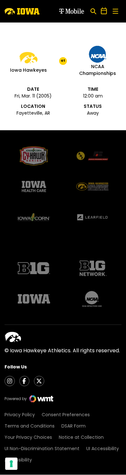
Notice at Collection (81, 437)
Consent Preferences (66, 414)
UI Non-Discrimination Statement (42, 448)
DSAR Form (73, 426)
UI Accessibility (102, 448)
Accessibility (18, 460)
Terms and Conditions (30, 426)
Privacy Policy (20, 414)
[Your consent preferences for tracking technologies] (11, 464)
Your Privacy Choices (28, 437)
